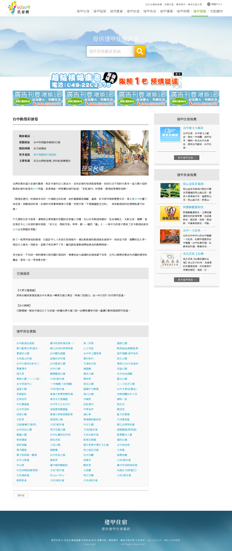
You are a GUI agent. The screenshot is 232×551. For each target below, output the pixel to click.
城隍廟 (87, 368)
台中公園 (55, 368)
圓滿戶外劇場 (91, 389)
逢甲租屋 (99, 11)
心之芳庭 (88, 348)
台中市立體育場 (92, 353)
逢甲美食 (149, 11)
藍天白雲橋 (123, 414)
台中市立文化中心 (60, 404)
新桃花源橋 (89, 439)
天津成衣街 (89, 363)
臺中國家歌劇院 (59, 465)
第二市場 (88, 343)
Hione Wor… (58, 475)
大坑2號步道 (124, 475)
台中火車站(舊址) (126, 389)
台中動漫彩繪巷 (25, 343)
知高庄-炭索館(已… (128, 470)
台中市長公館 (57, 455)
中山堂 (20, 465)
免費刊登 (169, 4)
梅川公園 (88, 394)
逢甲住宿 (19, 8)
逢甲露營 (116, 11)
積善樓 (54, 450)
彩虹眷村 (88, 404)
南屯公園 (88, 384)
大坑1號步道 (124, 460)
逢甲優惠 (166, 11)
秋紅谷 (121, 404)
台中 (35, 188)
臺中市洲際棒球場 (127, 465)
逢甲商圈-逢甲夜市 (127, 353)
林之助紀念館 (91, 450)
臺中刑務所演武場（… (63, 343)
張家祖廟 (21, 445)
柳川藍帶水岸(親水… (28, 348)
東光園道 (21, 450)
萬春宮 (54, 460)
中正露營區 (22, 404)
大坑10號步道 (91, 434)
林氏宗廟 (88, 475)
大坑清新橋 (22, 475)
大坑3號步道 (57, 480)
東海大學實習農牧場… (63, 394)
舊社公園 (122, 379)
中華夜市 (88, 409)
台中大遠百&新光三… (29, 363)
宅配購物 (216, 11)
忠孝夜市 (21, 399)
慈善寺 (87, 460)
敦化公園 (122, 358)
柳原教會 (21, 480)
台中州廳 (88, 455)
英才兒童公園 (57, 429)
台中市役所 (22, 409)
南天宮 (20, 373)
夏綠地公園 (22, 353)
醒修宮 (87, 465)
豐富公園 (21, 434)
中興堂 (87, 399)
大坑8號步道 (90, 429)
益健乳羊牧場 (57, 358)
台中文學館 (22, 460)
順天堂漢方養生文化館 (96, 445)
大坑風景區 (123, 419)
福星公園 (21, 389)
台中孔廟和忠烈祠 (60, 434)
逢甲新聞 (183, 11)
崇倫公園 (122, 368)
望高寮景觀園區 (59, 409)
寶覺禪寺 (21, 368)
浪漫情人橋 (56, 419)
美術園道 (21, 439)
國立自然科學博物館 (61, 348)
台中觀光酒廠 (57, 353)
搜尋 (139, 51)
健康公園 (122, 343)
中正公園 (88, 424)
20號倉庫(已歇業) (26, 424)
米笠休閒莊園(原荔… (28, 470)
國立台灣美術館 (126, 424)
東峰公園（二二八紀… (29, 379)
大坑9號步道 (57, 389)
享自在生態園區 (59, 399)
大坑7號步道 (57, 470)
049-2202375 (154, 540)
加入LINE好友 (172, 540)
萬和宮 (87, 379)
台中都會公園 (57, 363)
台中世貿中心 (24, 384)
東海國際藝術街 (92, 419)
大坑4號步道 (90, 480)
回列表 (20, 495)
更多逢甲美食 (187, 279)
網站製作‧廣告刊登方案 (189, 4)
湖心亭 (87, 414)
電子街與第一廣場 (26, 455)
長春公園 (21, 414)
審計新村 (88, 358)
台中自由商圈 (124, 373)
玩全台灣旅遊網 (154, 4)
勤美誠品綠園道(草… (129, 348)
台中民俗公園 (24, 429)
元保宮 (20, 419)
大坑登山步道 (24, 358)
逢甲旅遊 (133, 11)
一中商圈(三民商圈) (61, 384)
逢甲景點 (199, 11)
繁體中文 (213, 4)
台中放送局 (123, 445)
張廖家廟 (122, 455)
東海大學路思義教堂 (61, 414)
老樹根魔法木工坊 (127, 394)
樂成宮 (121, 409)
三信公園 (55, 445)
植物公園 (122, 439)
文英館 (121, 450)
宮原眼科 (21, 394)
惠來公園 (88, 373)
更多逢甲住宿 (187, 157)
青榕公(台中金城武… (129, 363)
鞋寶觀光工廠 (124, 434)
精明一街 (122, 399)
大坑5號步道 (57, 424)
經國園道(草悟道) (126, 429)
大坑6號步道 (57, 379)
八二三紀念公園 (126, 384)
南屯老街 (55, 439)
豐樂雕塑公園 (57, 373)
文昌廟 (87, 470)
